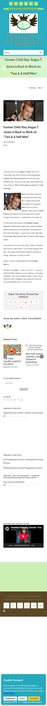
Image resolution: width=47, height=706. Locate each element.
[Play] (6, 544)
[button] (5, 356)
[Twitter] (8, 399)
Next (40, 88)
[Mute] (37, 544)
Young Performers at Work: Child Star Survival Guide (23, 412)
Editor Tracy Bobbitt (12, 270)
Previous (32, 88)
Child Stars (18, 273)
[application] (23, 535)
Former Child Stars (28, 273)
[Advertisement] (29, 154)
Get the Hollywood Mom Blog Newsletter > (23, 9)
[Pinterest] (18, 399)
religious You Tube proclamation (15, 178)
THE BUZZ (6, 276)
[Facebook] (4, 399)
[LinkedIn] (21, 399)
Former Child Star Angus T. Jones (26, 276)
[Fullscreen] (40, 544)
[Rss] (15, 399)
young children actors (14, 282)
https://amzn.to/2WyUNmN (13, 481)
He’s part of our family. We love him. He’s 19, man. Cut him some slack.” (23, 236)
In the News (39, 273)
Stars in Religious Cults (18, 279)
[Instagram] (11, 399)
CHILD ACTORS (8, 273)
